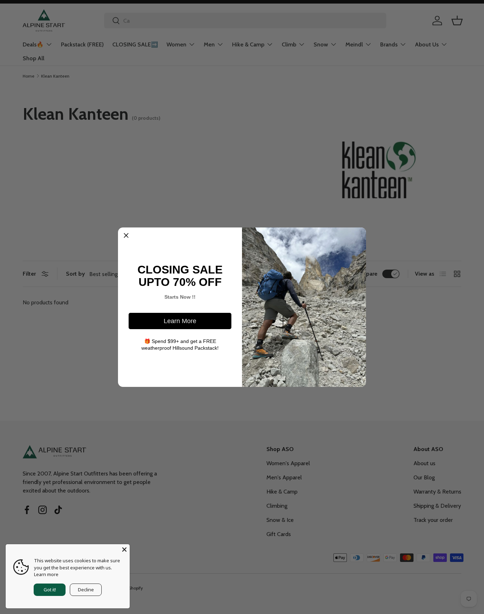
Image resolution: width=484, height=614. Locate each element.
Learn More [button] (180, 321)
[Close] (124, 549)
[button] (126, 235)
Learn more (46, 574)
